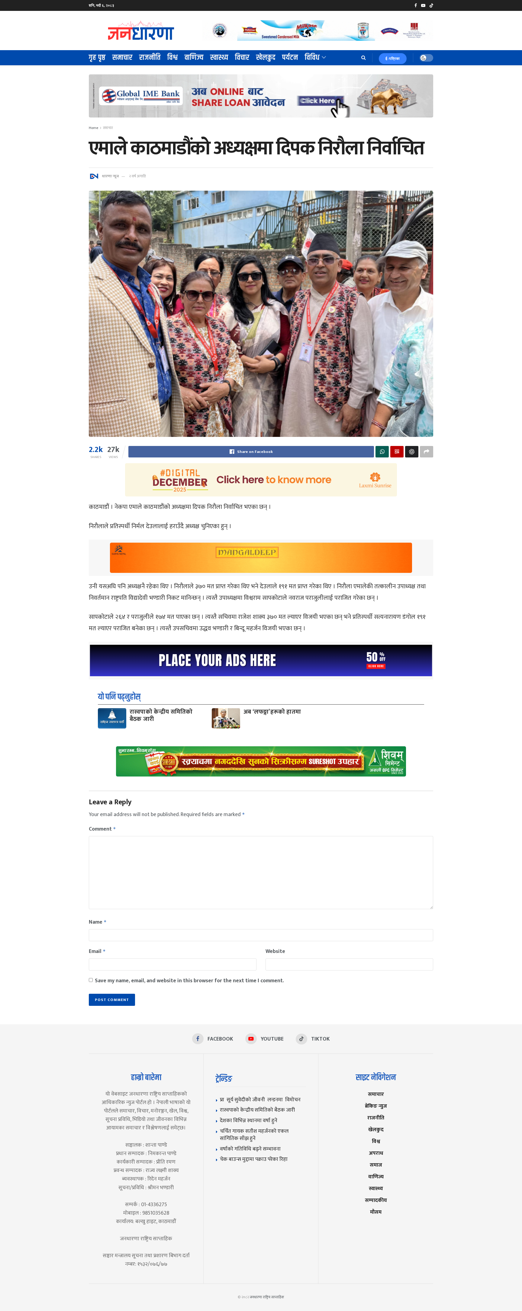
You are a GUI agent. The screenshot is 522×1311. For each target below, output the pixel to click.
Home (93, 128)
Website (275, 951)
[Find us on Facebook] (415, 5)
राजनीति (150, 57)
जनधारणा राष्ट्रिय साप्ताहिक (267, 1297)
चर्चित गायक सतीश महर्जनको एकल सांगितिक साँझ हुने (254, 1135)
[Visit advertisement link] (317, 30)
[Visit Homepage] (141, 30)
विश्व (172, 57)
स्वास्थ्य (219, 57)
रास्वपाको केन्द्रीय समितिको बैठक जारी (161, 715)
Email (97, 951)
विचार (242, 57)
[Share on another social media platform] (426, 451)
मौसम (376, 1212)
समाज (376, 1165)
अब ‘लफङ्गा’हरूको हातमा (272, 712)
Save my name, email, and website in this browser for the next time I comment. (189, 981)
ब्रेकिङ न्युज (376, 1106)
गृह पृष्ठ (97, 57)
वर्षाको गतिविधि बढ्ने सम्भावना (250, 1149)
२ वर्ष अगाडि (137, 176)
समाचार (122, 57)
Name (98, 922)
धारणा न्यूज (110, 176)
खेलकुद (266, 57)
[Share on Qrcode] (397, 451)
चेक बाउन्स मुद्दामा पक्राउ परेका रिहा (254, 1159)
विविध (312, 57)
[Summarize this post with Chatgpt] (411, 451)
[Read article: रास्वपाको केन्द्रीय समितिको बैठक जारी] (112, 718)
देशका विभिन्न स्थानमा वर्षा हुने (248, 1120)
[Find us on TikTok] (431, 5)
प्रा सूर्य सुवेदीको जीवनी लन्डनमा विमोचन (261, 1099)
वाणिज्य (194, 57)
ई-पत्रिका (392, 59)
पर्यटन (290, 57)
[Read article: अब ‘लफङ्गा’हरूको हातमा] (226, 718)
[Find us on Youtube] (423, 5)
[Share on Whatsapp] (382, 451)
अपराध (376, 1153)
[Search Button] (363, 57)
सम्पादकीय (376, 1200)
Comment (102, 829)
